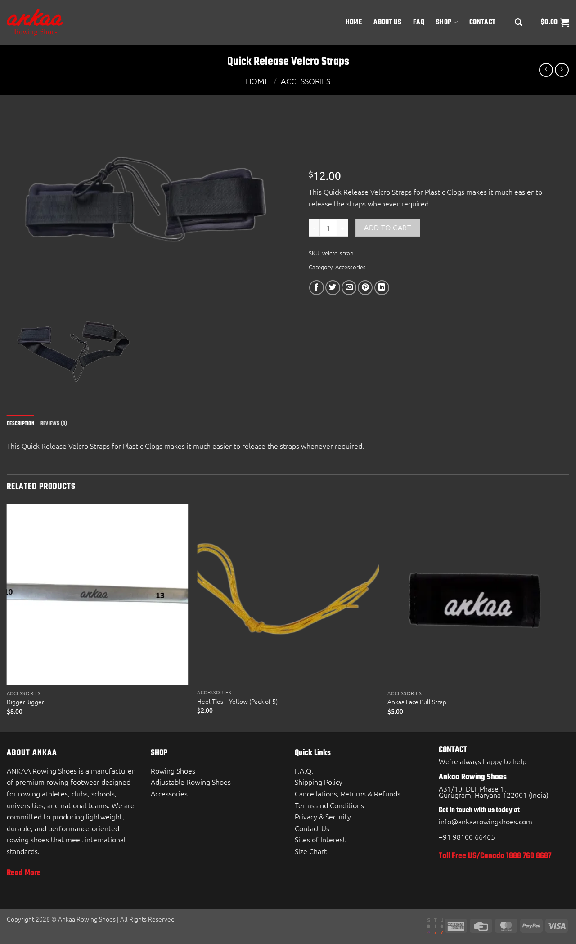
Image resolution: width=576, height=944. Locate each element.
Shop (443, 22)
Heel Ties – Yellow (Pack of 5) (237, 701)
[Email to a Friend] (349, 287)
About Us (387, 22)
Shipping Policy (318, 782)
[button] (518, 22)
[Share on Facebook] (316, 287)
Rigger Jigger (25, 702)
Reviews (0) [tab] (54, 424)
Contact (482, 22)
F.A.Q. (304, 770)
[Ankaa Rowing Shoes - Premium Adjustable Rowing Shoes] (52, 22)
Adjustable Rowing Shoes (191, 782)
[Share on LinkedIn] (381, 287)
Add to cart (387, 227)
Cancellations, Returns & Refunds (347, 793)
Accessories (305, 81)
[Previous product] (562, 70)
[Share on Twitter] (332, 287)
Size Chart (311, 851)
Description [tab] (20, 424)
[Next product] (546, 70)
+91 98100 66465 (467, 836)
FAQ (418, 22)
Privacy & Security (323, 816)
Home (354, 22)
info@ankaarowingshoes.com (485, 821)
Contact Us (312, 828)
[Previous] (7, 617)
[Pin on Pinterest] (365, 287)
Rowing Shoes (173, 770)
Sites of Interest (320, 839)
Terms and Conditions (329, 805)
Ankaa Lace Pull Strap (416, 702)
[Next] (569, 617)
